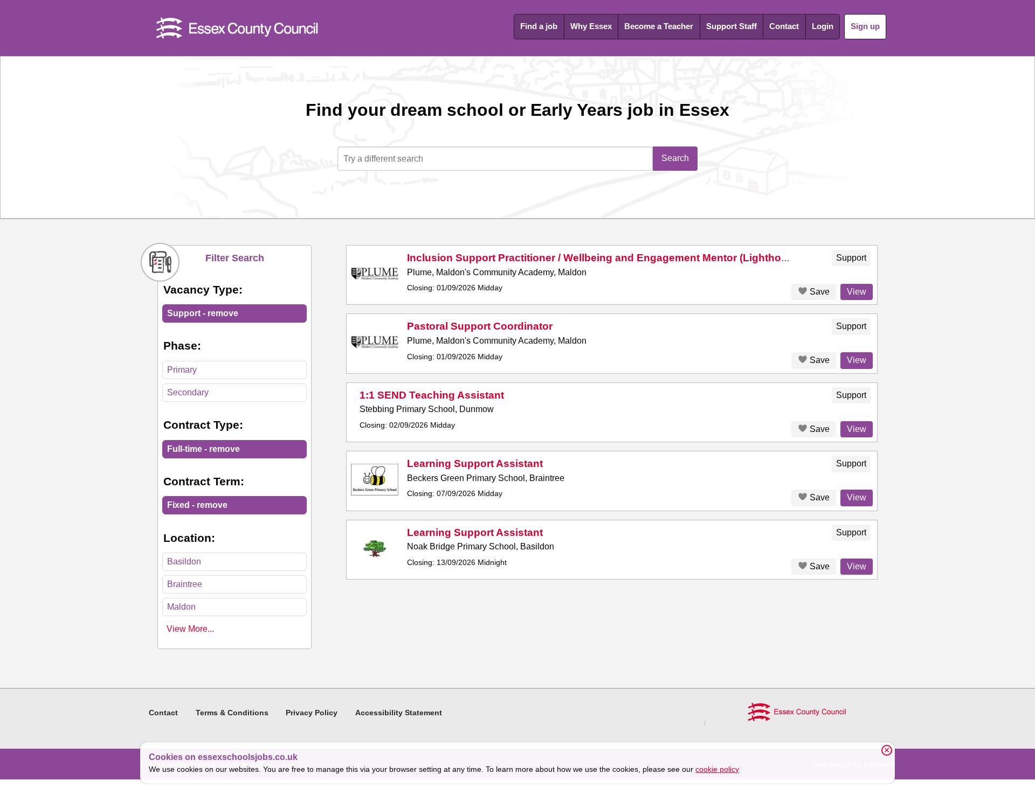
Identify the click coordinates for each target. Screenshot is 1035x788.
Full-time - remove (203, 449)
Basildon (184, 561)
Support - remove (202, 313)
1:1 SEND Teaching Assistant (432, 395)
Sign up (865, 26)
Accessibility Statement (398, 712)
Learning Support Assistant (475, 463)
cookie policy (717, 769)
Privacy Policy (311, 712)
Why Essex (591, 26)
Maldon (181, 606)
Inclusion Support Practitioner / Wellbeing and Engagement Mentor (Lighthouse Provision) (630, 257)
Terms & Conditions (232, 712)
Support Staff (731, 26)
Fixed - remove (197, 505)
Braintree (184, 584)
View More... (190, 628)
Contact (784, 26)
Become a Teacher (658, 26)
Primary (182, 369)
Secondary (188, 392)
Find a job (538, 26)
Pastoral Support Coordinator (480, 326)
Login (822, 26)
